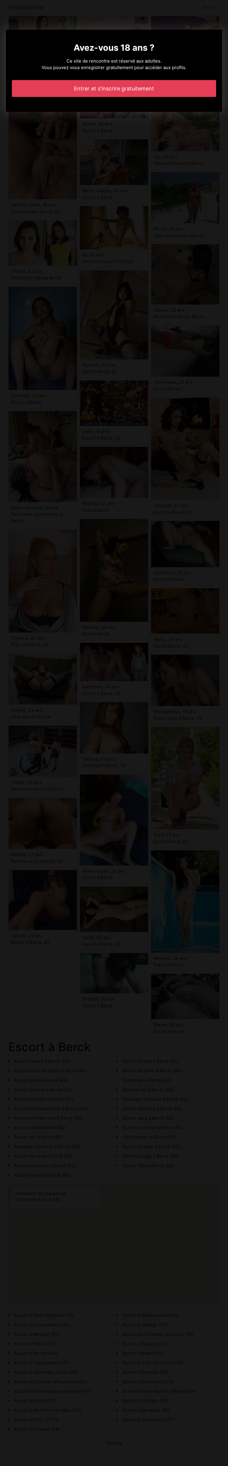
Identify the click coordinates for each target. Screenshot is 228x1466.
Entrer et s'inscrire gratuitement (114, 88)
